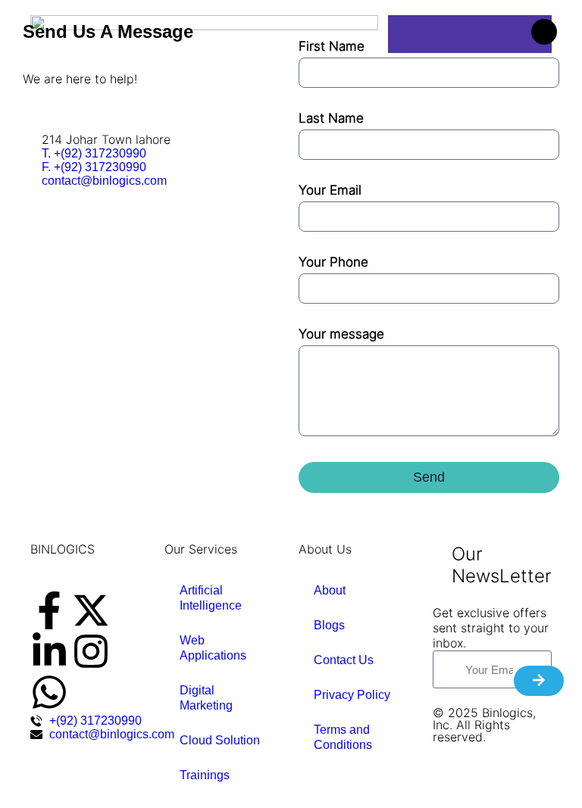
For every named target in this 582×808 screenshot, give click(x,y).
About (330, 590)
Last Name (331, 118)
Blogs (329, 625)
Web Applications (213, 648)
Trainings (205, 775)
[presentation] (49, 610)
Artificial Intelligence (211, 598)
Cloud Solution (220, 740)
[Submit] (539, 681)
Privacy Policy (352, 694)
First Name (332, 46)
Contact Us (344, 660)
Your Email (330, 190)
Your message (341, 334)
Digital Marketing (206, 698)
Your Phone (333, 262)
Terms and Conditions (343, 737)
